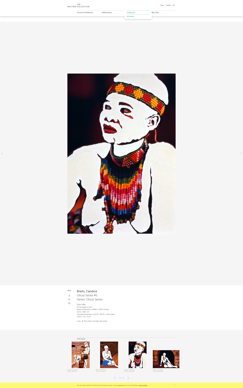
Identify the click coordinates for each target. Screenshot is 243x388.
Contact (168, 5)
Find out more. (142, 385)
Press (162, 5)
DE (174, 5)
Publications (107, 12)
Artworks (130, 16)
